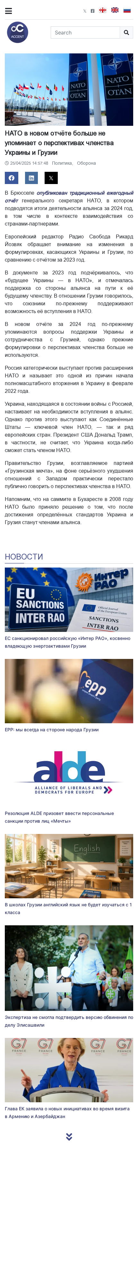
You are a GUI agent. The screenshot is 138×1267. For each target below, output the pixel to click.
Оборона (86, 163)
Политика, (63, 163)
